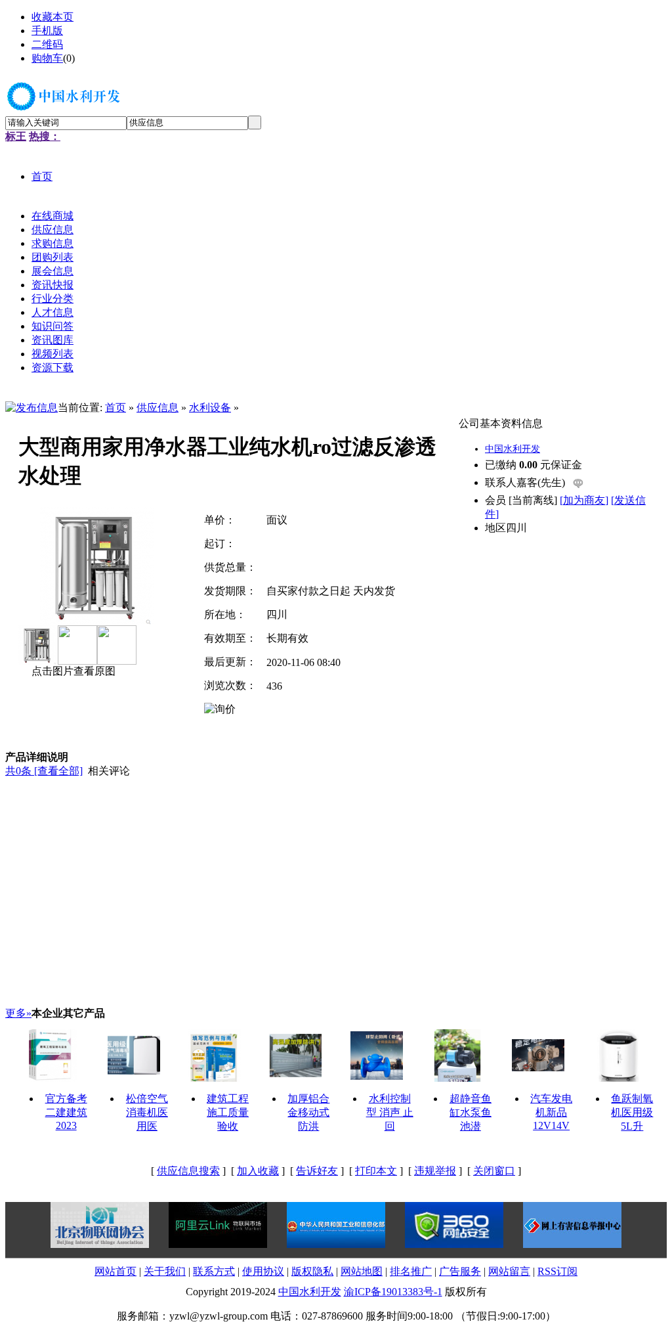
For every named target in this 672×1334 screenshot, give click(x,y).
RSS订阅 (557, 1271)
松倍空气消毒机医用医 (147, 1112)
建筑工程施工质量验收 (228, 1112)
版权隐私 (312, 1271)
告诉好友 (317, 1170)
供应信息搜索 (188, 1170)
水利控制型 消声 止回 (389, 1112)
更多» (18, 1013)
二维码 (47, 44)
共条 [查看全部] (44, 770)
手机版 (47, 30)
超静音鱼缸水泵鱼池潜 (471, 1112)
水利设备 (210, 407)
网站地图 (362, 1271)
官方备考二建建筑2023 (66, 1112)
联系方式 (214, 1271)
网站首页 (115, 1271)
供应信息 (157, 407)
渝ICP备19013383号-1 (393, 1291)
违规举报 (435, 1170)
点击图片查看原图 (72, 671)
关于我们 (165, 1271)
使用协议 (263, 1271)
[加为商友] (584, 500)
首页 (115, 407)
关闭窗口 (494, 1170)
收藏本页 (53, 16)
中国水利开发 (512, 449)
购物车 (47, 58)
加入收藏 (258, 1170)
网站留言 (509, 1271)
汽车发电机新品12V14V (551, 1112)
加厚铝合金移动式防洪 (308, 1112)
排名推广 (411, 1271)
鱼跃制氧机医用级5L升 (632, 1112)
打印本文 (376, 1170)
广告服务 (460, 1271)
